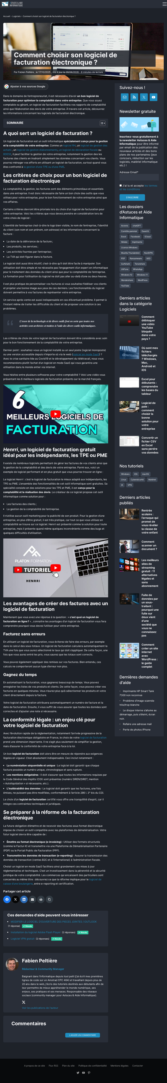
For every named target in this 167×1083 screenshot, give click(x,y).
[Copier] (49, 899)
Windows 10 (126, 275)
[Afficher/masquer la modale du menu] (164, 4)
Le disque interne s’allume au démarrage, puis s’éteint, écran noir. (138, 714)
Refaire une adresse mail (137, 724)
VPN (130, 485)
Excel (123, 236)
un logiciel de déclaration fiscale (78, 149)
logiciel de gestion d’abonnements (37, 149)
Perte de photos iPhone (137, 729)
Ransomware (136, 258)
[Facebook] (7, 899)
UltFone (124, 269)
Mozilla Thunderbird (130, 253)
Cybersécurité (137, 479)
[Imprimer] (41, 899)
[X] (24, 1002)
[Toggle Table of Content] (101, 123)
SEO (148, 258)
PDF (123, 258)
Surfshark (125, 264)
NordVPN (148, 253)
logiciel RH (69, 145)
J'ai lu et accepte (138, 187)
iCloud (148, 236)
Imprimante (137, 242)
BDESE (7, 154)
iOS (135, 474)
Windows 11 (142, 275)
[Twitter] (15, 899)
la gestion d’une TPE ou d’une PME (44, 166)
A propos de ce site (34, 1065)
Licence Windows (129, 247)
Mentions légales (119, 1065)
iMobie (124, 242)
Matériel (152, 479)
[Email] (32, 899)
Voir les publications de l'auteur (40, 1007)
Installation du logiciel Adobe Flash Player (36, 932)
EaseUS (145, 231)
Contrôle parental (129, 231)
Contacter (137, 1065)
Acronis (124, 225)
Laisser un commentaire (82, 1035)
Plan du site (68, 1065)
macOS (145, 474)
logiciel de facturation (93, 737)
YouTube (125, 285)
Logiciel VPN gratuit (23, 938)
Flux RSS (53, 1065)
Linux (123, 479)
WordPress (142, 280)
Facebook (135, 236)
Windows (125, 474)
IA (122, 485)
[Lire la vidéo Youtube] (55, 414)
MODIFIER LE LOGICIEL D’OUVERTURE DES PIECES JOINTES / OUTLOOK (54, 921)
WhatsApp (137, 269)
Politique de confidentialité (92, 1065)
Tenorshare (140, 264)
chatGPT (137, 225)
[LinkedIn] (24, 899)
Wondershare (127, 280)
